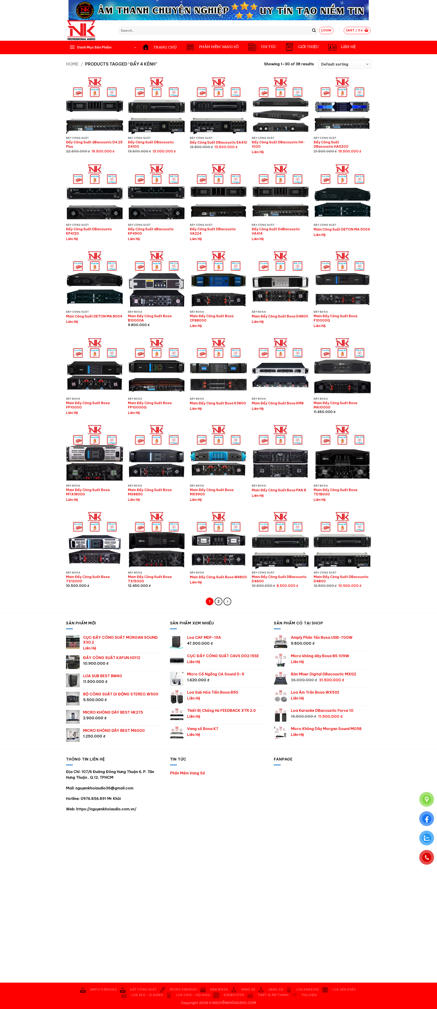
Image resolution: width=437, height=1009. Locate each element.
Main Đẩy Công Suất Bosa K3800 (218, 403)
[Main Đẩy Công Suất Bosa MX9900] (218, 453)
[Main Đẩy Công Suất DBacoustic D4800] (342, 540)
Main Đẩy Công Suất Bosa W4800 (218, 577)
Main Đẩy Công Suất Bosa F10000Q (335, 318)
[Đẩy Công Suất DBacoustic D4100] (156, 105)
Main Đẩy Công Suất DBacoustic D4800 (341, 579)
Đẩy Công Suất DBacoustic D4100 (151, 144)
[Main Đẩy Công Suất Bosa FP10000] (94, 366)
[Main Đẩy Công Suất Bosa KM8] (280, 366)
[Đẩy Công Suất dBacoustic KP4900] (156, 192)
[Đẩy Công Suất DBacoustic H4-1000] (280, 105)
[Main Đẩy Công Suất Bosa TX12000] (94, 540)
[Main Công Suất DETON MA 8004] (94, 279)
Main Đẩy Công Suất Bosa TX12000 (88, 579)
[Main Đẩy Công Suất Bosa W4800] (218, 540)
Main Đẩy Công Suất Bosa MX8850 (150, 492)
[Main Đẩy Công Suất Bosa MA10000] (342, 366)
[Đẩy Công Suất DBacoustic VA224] (218, 192)
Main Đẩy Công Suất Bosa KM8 (278, 403)
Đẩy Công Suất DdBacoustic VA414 (276, 231)
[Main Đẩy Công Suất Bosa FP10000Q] (156, 366)
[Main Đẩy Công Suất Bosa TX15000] (156, 540)
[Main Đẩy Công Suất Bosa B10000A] (156, 279)
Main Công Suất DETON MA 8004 (94, 316)
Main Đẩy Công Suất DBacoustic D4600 (279, 579)
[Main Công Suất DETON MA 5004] (342, 192)
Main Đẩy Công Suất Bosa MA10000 (335, 405)
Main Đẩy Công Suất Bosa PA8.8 (279, 490)
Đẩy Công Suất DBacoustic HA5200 (331, 144)
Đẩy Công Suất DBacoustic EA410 (218, 142)
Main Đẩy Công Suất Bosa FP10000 (88, 405)
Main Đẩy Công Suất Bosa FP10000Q (150, 405)
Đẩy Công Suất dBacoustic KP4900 (151, 231)
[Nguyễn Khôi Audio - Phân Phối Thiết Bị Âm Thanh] (89, 30)
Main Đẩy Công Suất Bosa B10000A (150, 318)
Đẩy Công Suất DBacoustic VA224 (213, 231)
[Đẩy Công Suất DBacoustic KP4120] (94, 192)
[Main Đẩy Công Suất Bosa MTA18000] (94, 453)
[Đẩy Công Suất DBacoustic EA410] (218, 105)
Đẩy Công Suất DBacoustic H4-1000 (278, 144)
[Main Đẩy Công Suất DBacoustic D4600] (280, 540)
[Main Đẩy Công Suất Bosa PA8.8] (280, 453)
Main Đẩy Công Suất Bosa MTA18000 (88, 492)
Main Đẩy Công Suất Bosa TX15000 (150, 579)
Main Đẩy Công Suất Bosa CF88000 (212, 318)
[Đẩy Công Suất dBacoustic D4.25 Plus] (94, 105)
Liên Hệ (258, 152)
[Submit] (314, 30)
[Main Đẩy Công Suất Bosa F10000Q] (342, 279)
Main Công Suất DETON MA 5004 (342, 229)
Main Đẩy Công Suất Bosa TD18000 (335, 492)
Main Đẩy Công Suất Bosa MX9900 (212, 492)
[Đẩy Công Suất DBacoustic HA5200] (342, 105)
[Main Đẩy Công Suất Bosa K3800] (218, 366)
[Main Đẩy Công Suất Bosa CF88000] (218, 279)
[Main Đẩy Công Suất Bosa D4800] (280, 279)
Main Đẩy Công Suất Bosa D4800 (280, 316)
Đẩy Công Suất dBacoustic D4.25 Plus (94, 144)
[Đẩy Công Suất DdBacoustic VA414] (280, 192)
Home (72, 64)
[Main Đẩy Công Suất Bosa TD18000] (342, 453)
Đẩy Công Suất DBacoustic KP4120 (89, 231)
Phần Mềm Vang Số (187, 773)
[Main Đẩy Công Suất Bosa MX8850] (156, 453)
